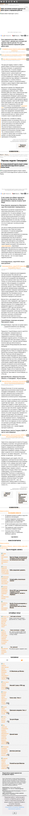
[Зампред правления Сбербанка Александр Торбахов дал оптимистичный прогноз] (5, 592)
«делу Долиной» (6, 245)
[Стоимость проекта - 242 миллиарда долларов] (5, 605)
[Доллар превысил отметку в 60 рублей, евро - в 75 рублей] (5, 570)
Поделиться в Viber (11, 1)
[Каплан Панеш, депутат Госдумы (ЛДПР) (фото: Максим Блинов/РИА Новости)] (14, 435)
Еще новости (14, 537)
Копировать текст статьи (16, 1)
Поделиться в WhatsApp (9, 1)
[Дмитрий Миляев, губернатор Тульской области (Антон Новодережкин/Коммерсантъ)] (14, 382)
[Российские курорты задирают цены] (5, 650)
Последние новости (14, 513)
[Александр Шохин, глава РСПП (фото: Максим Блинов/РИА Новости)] (14, 267)
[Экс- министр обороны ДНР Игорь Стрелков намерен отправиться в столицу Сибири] (5, 636)
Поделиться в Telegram (14, 1)
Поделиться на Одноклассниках (6, 1)
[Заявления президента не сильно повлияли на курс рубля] (5, 580)
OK (14, 813)
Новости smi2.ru (4, 511)
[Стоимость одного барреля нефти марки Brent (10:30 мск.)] (14, 49)
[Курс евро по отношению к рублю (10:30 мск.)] (14, 59)
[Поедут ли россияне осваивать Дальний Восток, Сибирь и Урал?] (5, 621)
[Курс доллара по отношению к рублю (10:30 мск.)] (14, 55)
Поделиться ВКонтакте (1, 1)
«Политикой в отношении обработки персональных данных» (14, 808)
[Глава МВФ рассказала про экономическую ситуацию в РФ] (5, 558)
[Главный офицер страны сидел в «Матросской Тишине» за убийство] (5, 763)
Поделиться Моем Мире (4, 1)
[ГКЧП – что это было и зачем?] (5, 719)
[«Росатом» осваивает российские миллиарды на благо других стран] (5, 751)
